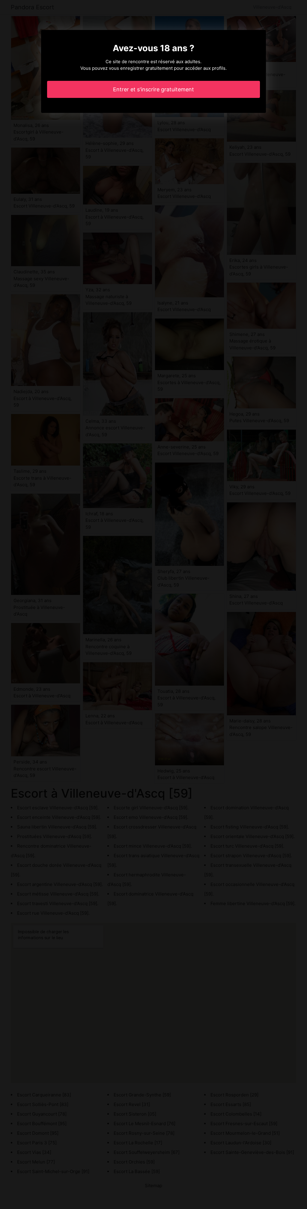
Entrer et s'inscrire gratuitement (153, 89)
